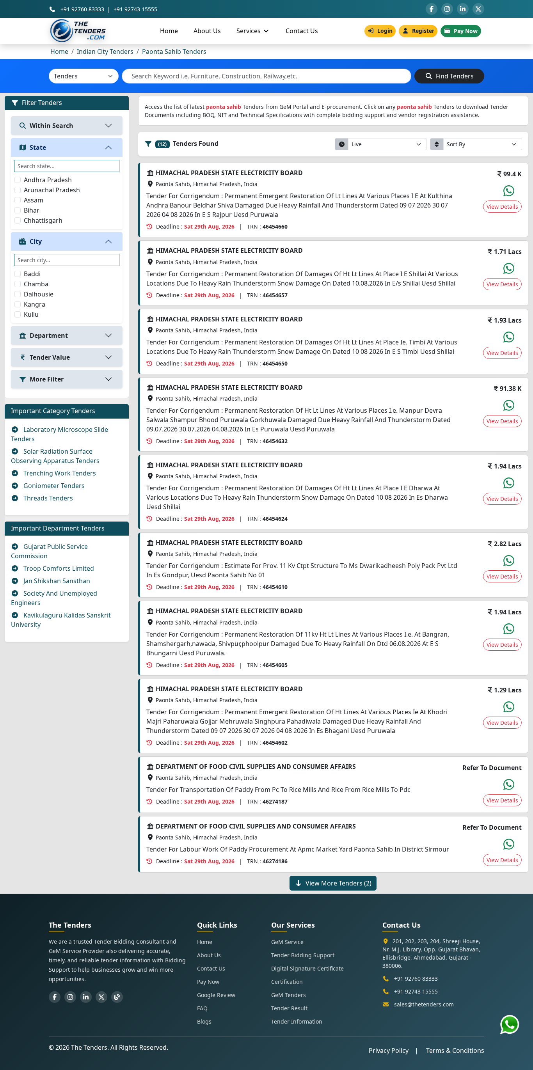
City (36, 241)
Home (169, 31)
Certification (287, 981)
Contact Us (302, 31)
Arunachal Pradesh (52, 190)
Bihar (31, 210)
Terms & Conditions (455, 1050)
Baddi (32, 274)
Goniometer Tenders (53, 485)
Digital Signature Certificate (307, 968)
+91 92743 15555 (135, 9)
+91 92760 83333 (82, 9)
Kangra (34, 304)
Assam (33, 200)
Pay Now (466, 31)
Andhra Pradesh (48, 180)
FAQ (202, 1008)
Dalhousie (38, 294)
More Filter (47, 379)
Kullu (31, 314)
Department (49, 335)
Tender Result (289, 1008)
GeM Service (287, 942)
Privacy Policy (389, 1050)
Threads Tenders (47, 498)
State (38, 147)
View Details (502, 206)
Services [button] (249, 31)
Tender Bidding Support (302, 955)
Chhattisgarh (43, 220)
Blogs (204, 1021)
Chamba (36, 284)
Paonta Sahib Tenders (174, 51)
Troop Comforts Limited (58, 568)
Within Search (51, 125)
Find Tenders (454, 76)
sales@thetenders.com (424, 1004)
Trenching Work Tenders (59, 473)
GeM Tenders (288, 995)
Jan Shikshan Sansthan (56, 581)
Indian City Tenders (105, 51)
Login (385, 30)
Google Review (216, 995)
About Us (207, 31)
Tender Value (50, 357)
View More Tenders (338, 883)
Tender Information (296, 1021)
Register (423, 30)
